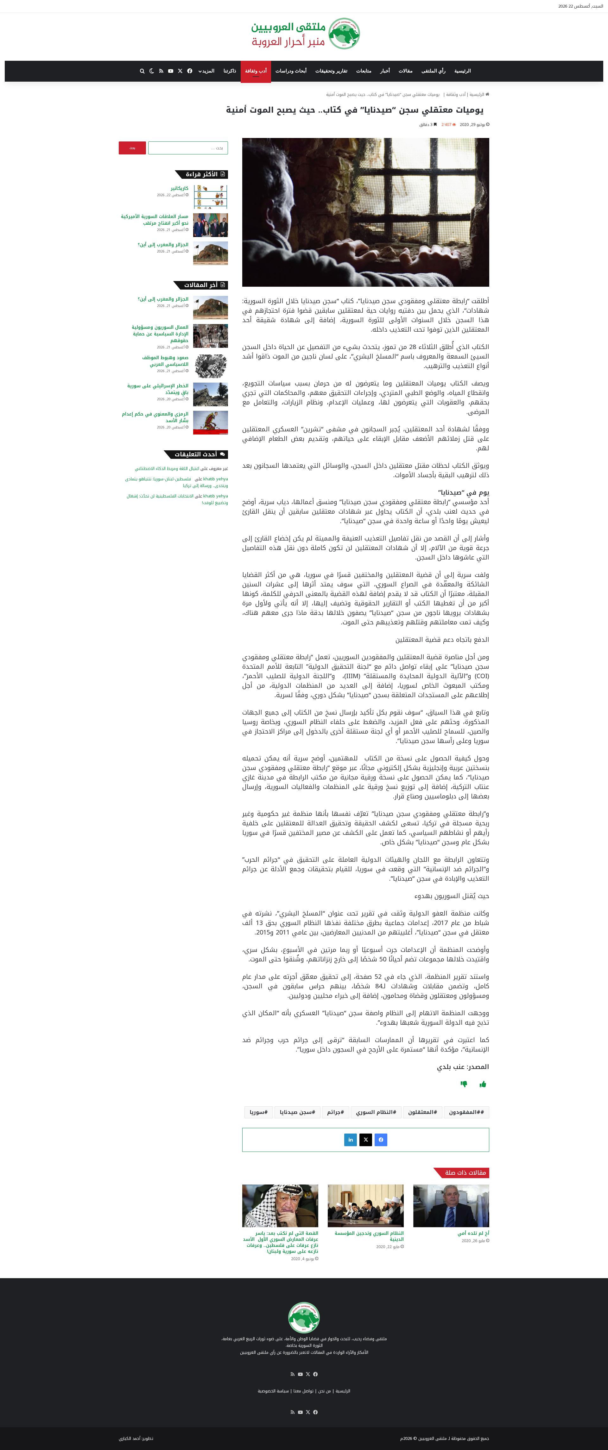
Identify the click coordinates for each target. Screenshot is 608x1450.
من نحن (324, 1391)
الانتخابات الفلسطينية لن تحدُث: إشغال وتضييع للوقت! (177, 499)
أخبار (385, 70)
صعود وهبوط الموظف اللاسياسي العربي (165, 361)
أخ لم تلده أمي (473, 1233)
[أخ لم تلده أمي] (451, 1205)
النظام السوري (374, 1112)
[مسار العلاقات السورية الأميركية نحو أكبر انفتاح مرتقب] (210, 225)
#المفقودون (464, 1112)
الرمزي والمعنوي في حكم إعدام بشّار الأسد (155, 417)
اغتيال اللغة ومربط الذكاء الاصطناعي (167, 468)
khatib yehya (215, 479)
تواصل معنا (304, 1391)
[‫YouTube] (300, 1374)
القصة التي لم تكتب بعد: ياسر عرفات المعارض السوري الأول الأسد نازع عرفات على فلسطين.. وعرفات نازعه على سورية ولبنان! (280, 1242)
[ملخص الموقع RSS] (292, 1374)
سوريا (257, 1112)
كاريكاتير (179, 188)
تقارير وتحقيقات (331, 70)
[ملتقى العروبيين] (304, 33)
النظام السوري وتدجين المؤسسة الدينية (369, 1236)
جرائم (333, 1112)
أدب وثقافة (256, 70)
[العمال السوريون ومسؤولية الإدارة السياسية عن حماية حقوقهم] (210, 336)
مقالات (406, 70)
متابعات (363, 70)
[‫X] (365, 1140)
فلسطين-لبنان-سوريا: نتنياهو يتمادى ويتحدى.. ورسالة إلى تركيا (176, 482)
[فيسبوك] (381, 1140)
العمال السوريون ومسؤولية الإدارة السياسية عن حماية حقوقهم (160, 334)
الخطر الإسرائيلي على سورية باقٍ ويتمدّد (157, 389)
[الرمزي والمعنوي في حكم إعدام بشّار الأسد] (210, 422)
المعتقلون (421, 1112)
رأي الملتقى (433, 70)
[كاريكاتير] (210, 197)
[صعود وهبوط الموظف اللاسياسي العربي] (210, 366)
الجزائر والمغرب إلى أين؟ (163, 245)
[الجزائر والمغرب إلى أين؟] (210, 253)
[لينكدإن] (350, 1140)
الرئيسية (462, 70)
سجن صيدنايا (296, 1112)
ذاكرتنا (230, 70)
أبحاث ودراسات (291, 70)
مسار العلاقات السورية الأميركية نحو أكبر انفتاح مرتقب (154, 220)
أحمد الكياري (129, 1438)
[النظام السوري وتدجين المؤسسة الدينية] (366, 1205)
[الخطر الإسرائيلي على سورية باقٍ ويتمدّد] (210, 394)
